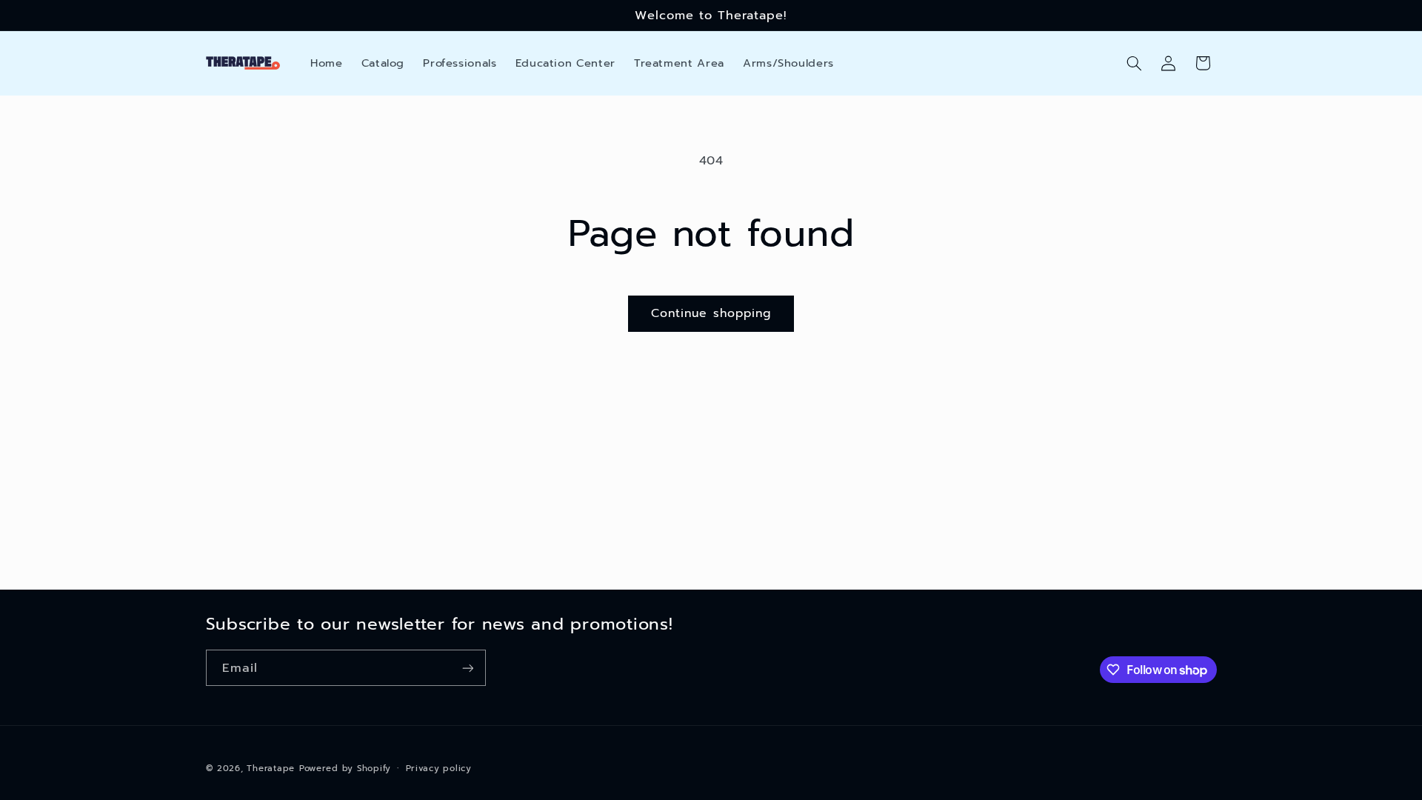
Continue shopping (711, 313)
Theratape (271, 768)
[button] (1134, 63)
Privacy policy (439, 768)
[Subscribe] (467, 668)
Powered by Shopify (345, 768)
